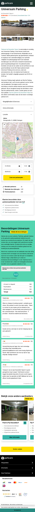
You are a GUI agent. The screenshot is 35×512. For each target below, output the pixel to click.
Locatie (5, 114)
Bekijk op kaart (9, 128)
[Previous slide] (3, 26)
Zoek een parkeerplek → (16, 177)
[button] (18, 138)
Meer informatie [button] (24, 507)
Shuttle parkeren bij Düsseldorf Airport (20, 92)
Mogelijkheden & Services (11, 101)
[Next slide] (32, 26)
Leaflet (22, 157)
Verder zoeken (17, 449)
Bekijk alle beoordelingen (19, 232)
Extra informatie (8, 108)
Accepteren (17, 510)
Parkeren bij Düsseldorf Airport (10, 49)
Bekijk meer (29, 398)
